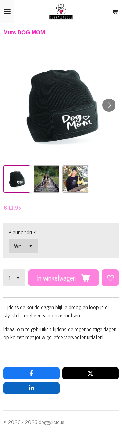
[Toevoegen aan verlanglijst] (110, 277)
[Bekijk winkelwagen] (115, 11)
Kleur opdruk (22, 232)
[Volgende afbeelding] (108, 105)
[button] (16, 179)
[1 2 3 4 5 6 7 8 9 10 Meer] (14, 277)
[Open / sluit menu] (7, 11)
